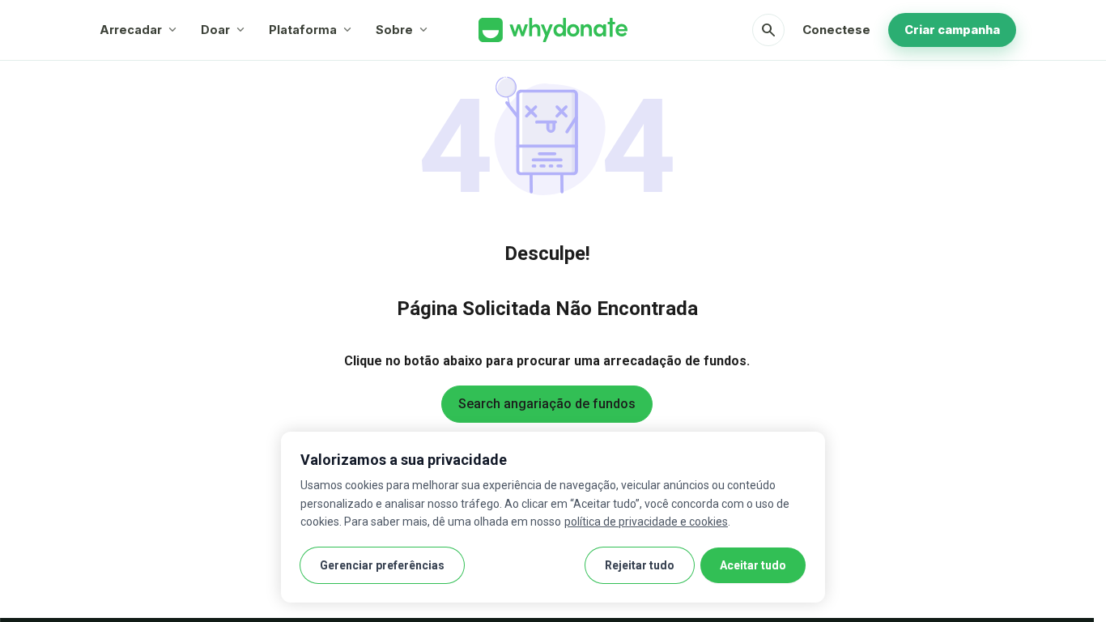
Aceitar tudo (753, 565)
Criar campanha (952, 29)
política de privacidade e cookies (646, 521)
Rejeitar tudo (639, 565)
